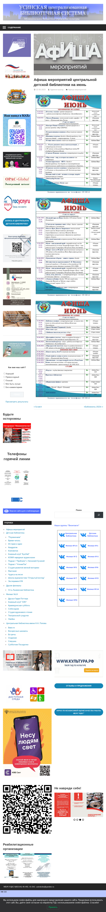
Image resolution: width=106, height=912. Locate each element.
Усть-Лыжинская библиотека (21, 590)
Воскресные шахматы (18, 631)
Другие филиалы (13, 585)
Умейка (11, 619)
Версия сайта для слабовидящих (24, 511)
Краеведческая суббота (19, 605)
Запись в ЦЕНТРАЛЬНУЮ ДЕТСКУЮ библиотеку (17, 222)
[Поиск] (98, 515)
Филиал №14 (12, 594)
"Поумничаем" (14, 537)
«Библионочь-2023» (92, 407)
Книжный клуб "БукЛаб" (18, 554)
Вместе (11, 628)
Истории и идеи (15, 544)
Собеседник (13, 609)
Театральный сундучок (18, 615)
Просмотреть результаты (17, 402)
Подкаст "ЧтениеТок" (17, 564)
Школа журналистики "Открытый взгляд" (26, 578)
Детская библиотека (15, 533)
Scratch (38, 407)
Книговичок (13, 551)
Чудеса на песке (15, 574)
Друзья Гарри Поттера (18, 599)
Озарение (12, 638)
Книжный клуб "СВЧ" (17, 602)
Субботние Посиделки (18, 644)
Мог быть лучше (13, 384)
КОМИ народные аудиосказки (21, 557)
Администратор (56, 90)
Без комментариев (14, 387)
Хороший (10, 374)
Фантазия (12, 571)
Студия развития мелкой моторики (23, 568)
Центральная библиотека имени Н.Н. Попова (26, 623)
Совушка (12, 641)
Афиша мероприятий (77, 90)
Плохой (9, 380)
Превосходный (12, 377)
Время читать (14, 540)
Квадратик (12, 547)
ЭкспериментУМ (15, 581)
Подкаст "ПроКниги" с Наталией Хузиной (26, 561)
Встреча (12, 634)
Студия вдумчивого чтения (20, 612)
